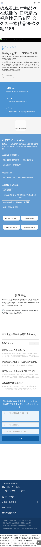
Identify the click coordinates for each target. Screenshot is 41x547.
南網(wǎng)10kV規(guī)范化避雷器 (16, 202)
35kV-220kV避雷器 (10, 207)
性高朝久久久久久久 (19, 543)
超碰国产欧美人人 (6, 543)
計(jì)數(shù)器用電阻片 (12, 165)
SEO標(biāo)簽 (26, 523)
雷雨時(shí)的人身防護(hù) (13, 350)
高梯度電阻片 (28, 160)
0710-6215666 (11, 487)
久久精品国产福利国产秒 (13, 546)
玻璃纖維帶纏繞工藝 (25, 178)
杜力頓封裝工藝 (9, 178)
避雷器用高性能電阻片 (11, 160)
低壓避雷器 (7, 190)
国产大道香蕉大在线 (30, 546)
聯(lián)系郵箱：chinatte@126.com (16, 491)
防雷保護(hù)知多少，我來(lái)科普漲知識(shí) (17, 365)
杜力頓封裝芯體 (29, 227)
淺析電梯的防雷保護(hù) (12, 383)
